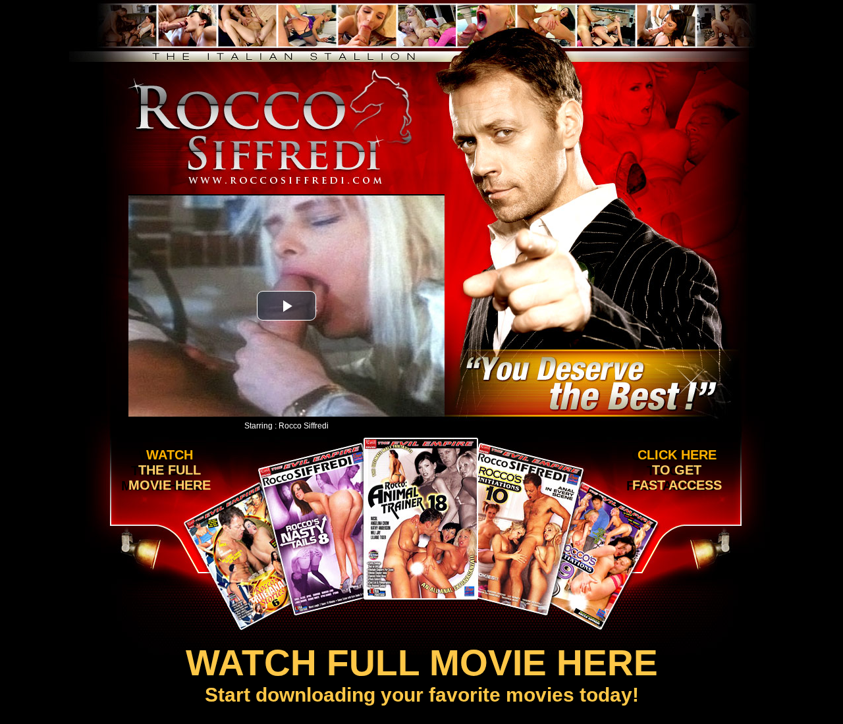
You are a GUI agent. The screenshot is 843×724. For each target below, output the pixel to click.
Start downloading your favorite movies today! (422, 674)
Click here (674, 470)
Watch (166, 470)
